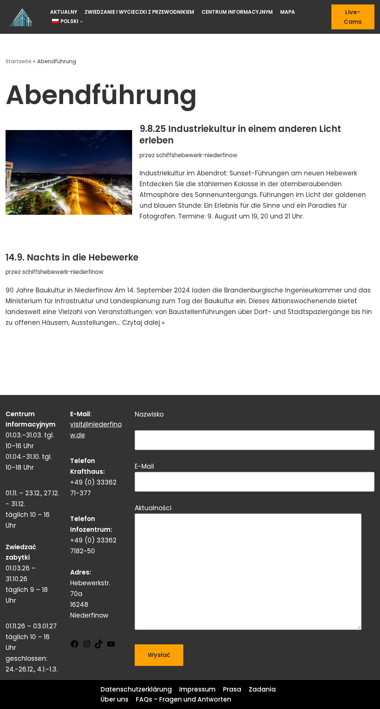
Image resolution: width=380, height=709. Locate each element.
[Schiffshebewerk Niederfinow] (22, 17)
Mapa (287, 12)
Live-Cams (353, 17)
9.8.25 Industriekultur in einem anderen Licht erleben (240, 134)
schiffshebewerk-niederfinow (197, 155)
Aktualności (153, 508)
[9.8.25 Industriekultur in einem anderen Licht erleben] (69, 172)
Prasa (232, 689)
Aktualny (63, 12)
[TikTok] (98, 646)
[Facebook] (74, 646)
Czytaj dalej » (143, 322)
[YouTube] (111, 646)
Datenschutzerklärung (136, 689)
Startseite (19, 61)
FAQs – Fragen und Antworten (183, 699)
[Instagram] (86, 646)
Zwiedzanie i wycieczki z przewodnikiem (139, 12)
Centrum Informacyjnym (237, 12)
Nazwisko (180, 422)
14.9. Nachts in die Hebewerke (72, 257)
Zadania (262, 689)
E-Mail (144, 466)
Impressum (197, 689)
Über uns (114, 699)
